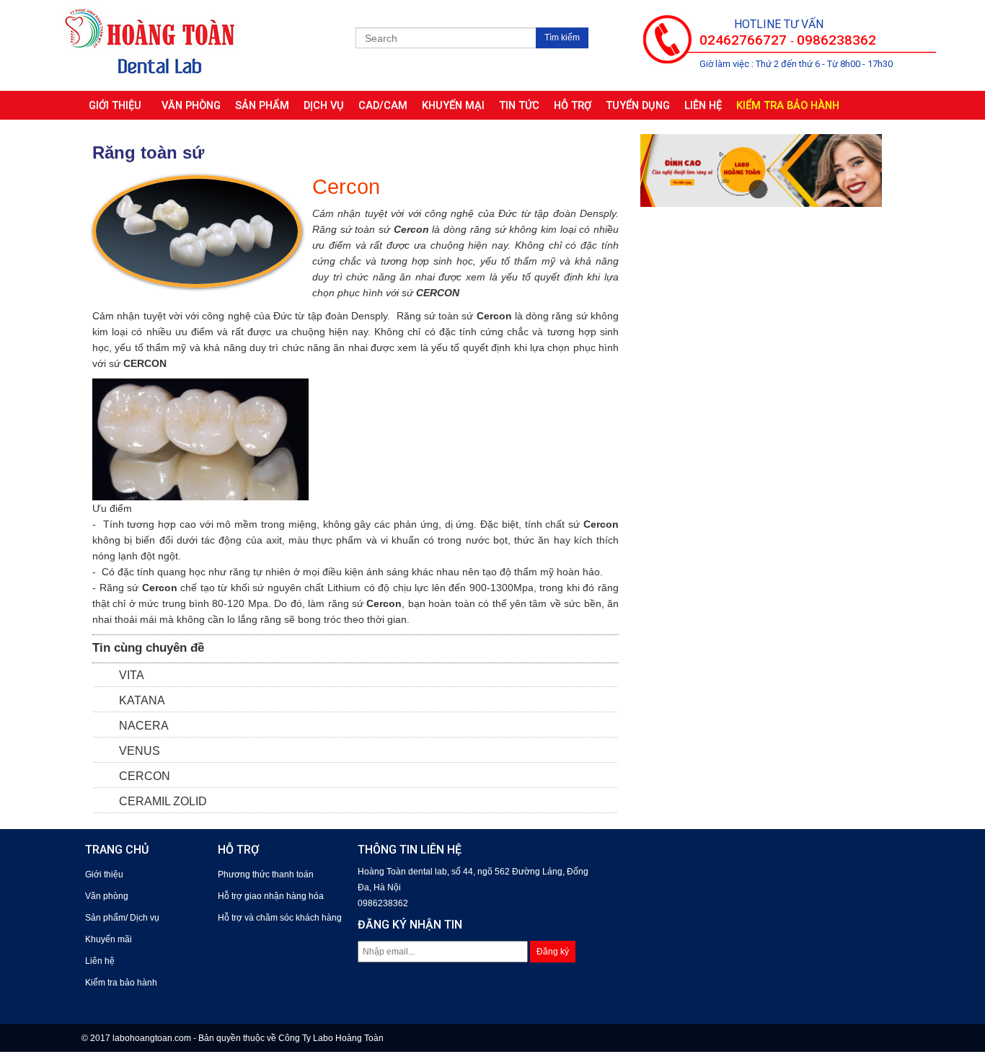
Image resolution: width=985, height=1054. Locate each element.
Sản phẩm (262, 105)
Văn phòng (191, 105)
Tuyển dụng (638, 105)
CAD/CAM (382, 105)
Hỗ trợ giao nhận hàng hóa (271, 896)
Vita (131, 675)
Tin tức (519, 105)
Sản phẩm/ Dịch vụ (122, 918)
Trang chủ (117, 849)
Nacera (144, 725)
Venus (139, 751)
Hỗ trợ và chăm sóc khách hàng (280, 918)
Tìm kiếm (562, 37)
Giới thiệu (118, 105)
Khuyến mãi (108, 939)
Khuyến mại (453, 105)
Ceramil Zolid (163, 801)
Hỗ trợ (572, 105)
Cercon (144, 776)
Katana (142, 700)
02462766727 (744, 40)
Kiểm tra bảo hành (787, 105)
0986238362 (836, 40)
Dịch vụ (324, 105)
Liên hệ (703, 105)
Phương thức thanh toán (266, 874)
